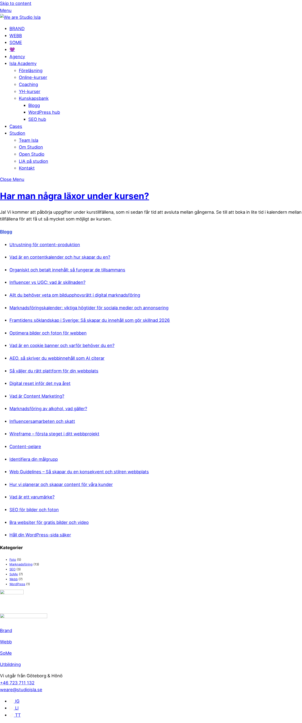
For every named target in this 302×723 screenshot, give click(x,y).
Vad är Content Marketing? (36, 396)
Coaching (28, 84)
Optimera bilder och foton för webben (48, 332)
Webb (13, 579)
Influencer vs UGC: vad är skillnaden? (47, 282)
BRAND (17, 28)
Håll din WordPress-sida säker (40, 534)
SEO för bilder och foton (34, 509)
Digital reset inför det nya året (40, 383)
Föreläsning (30, 70)
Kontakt (27, 168)
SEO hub (37, 119)
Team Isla (28, 140)
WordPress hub (44, 112)
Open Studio (31, 154)
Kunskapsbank (34, 98)
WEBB (15, 35)
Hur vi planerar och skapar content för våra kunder (61, 484)
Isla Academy (23, 63)
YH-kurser (29, 91)
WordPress (17, 584)
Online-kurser (33, 77)
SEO (12, 569)
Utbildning (10, 664)
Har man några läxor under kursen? (74, 196)
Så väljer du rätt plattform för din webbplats (53, 370)
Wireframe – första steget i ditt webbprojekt (54, 433)
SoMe (13, 574)
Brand (6, 630)
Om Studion (31, 147)
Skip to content (15, 3)
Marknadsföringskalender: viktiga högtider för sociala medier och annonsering (88, 307)
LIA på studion (33, 161)
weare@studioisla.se (21, 689)
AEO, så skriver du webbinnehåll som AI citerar (57, 358)
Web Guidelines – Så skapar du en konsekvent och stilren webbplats (79, 471)
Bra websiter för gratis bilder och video (49, 522)
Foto (12, 559)
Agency (17, 56)
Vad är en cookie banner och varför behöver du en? (61, 345)
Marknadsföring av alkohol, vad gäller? (48, 408)
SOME (15, 42)
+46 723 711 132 (17, 682)
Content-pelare (25, 446)
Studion (17, 133)
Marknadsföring (21, 564)
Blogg (34, 105)
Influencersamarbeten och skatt (42, 421)
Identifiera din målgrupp (33, 459)
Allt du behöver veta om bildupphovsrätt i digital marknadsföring (74, 295)
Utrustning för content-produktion (44, 244)
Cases (15, 126)
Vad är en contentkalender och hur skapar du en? (59, 257)
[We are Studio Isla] (20, 17)
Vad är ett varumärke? (32, 496)
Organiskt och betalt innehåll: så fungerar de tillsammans (67, 269)
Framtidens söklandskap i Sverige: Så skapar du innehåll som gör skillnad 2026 (89, 320)
